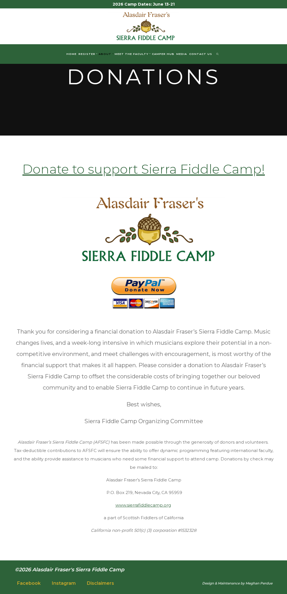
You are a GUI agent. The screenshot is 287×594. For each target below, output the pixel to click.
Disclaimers (100, 583)
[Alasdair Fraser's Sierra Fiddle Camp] (144, 25)
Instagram (64, 583)
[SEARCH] (217, 54)
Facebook (29, 583)
